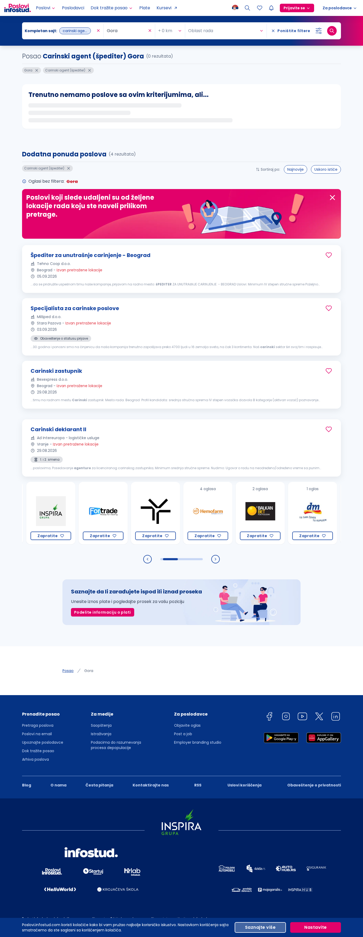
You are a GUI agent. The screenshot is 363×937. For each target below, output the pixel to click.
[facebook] (269, 717)
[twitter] (319, 717)
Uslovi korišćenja (244, 785)
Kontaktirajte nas (151, 785)
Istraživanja (101, 734)
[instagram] (286, 717)
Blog (26, 785)
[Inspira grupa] (31, 513)
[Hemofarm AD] (188, 513)
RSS (197, 785)
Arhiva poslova (35, 759)
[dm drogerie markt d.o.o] (293, 513)
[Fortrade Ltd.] (83, 513)
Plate (144, 8)
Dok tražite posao (38, 751)
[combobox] (60, 30)
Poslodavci (73, 8)
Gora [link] (88, 670)
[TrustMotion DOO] (136, 513)
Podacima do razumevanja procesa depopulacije (116, 745)
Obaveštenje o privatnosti (314, 785)
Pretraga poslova (37, 725)
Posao (68, 670)
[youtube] (302, 717)
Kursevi (164, 8)
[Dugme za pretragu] (332, 31)
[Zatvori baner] (332, 197)
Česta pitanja (99, 785)
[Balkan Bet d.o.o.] (240, 513)
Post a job (183, 734)
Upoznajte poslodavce (42, 742)
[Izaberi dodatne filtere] (318, 31)
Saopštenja (101, 725)
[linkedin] (335, 717)
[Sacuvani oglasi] (259, 8)
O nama (58, 785)
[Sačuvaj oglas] (328, 255)
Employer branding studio (197, 742)
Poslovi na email (37, 734)
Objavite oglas (187, 725)
